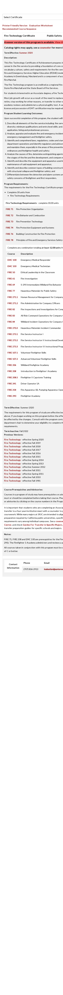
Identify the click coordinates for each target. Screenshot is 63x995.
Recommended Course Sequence (19, 29)
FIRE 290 (11, 396)
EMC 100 (11, 260)
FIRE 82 (11, 309)
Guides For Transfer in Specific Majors (42, 524)
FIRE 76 (9, 234)
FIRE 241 (11, 383)
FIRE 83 (11, 315)
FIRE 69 (11, 284)
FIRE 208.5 (12, 377)
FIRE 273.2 (12, 340)
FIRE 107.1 (12, 352)
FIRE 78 (9, 240)
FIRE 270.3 (12, 328)
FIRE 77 (11, 290)
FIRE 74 (9, 227)
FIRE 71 (9, 209)
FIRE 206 (11, 365)
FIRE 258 (11, 389)
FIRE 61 (11, 278)
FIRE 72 (9, 215)
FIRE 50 (11, 272)
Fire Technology (12, 439)
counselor (45, 47)
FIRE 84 (11, 321)
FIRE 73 (9, 221)
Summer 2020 (26, 53)
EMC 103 (11, 266)
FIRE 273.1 (12, 334)
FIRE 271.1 (12, 297)
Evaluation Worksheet (41, 25)
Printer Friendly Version (14, 25)
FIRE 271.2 (12, 303)
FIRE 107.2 (12, 359)
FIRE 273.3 (12, 346)
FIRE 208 (11, 371)
